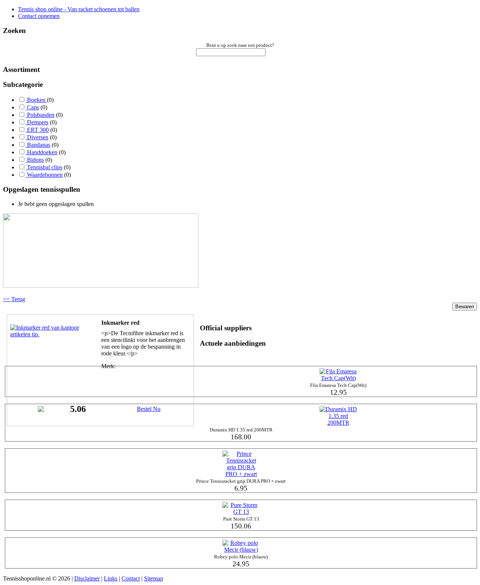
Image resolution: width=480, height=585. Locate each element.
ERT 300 (37, 130)
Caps (32, 107)
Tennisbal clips (44, 167)
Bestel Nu (148, 409)
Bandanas (38, 145)
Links (110, 578)
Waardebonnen (44, 175)
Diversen (37, 137)
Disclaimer (87, 578)
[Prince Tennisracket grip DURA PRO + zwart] (241, 474)
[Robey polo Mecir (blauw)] (241, 549)
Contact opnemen (39, 16)
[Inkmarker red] (47, 334)
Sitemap (153, 578)
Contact (131, 578)
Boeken (36, 100)
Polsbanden (40, 115)
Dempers (37, 122)
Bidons (35, 160)
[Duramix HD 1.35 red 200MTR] (338, 422)
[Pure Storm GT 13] (241, 512)
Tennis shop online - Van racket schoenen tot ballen (79, 9)
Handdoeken (41, 152)
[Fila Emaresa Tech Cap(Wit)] (338, 378)
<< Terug (14, 299)
